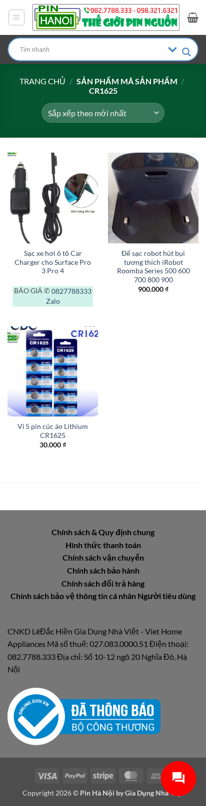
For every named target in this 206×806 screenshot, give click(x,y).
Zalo (53, 301)
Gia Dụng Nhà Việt (154, 793)
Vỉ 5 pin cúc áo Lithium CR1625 (53, 430)
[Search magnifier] (187, 52)
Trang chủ (43, 81)
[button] (16, 17)
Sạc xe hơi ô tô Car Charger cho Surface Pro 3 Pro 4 (52, 262)
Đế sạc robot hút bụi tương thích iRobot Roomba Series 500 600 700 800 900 (153, 266)
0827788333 (72, 291)
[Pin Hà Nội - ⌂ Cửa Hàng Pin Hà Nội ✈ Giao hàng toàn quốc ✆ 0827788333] (106, 17)
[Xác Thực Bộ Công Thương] (84, 715)
